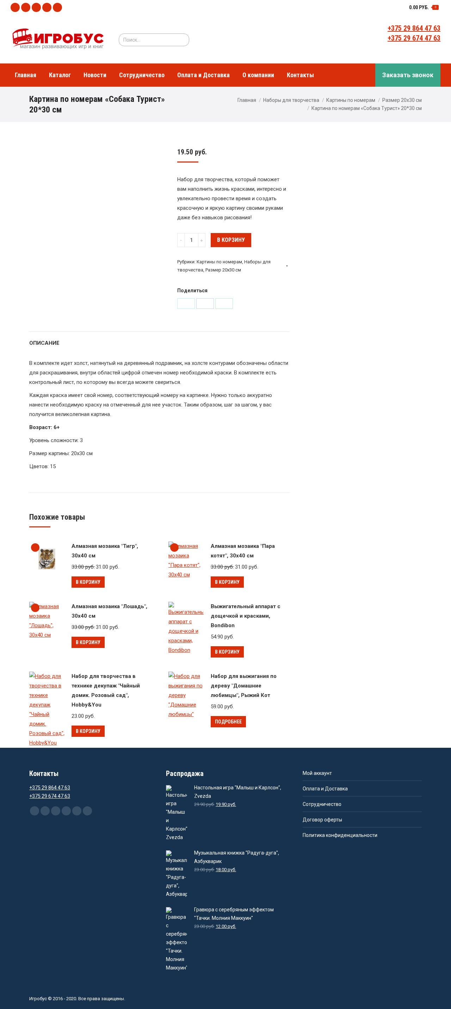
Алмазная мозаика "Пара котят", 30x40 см (243, 551)
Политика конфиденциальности (340, 835)
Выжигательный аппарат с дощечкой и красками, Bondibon (245, 616)
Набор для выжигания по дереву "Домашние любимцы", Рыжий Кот (244, 685)
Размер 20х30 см (402, 100)
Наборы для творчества (291, 100)
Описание (44, 343)
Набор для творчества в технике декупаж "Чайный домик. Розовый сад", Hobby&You (106, 690)
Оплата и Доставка (325, 788)
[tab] (44, 339)
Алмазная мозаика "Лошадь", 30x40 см (109, 611)
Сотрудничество (322, 804)
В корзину (231, 240)
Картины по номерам (350, 100)
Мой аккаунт (317, 773)
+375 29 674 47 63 (414, 38)
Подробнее (228, 721)
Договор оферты (322, 820)
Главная (246, 100)
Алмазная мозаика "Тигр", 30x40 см (105, 551)
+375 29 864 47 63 (414, 28)
